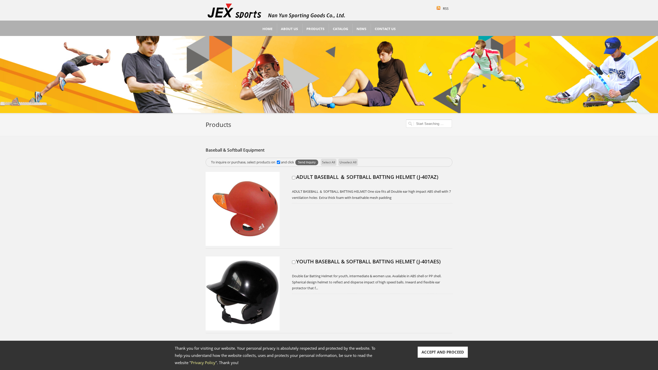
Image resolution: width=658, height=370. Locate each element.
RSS (446, 8)
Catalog (340, 28)
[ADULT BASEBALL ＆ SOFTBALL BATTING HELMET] (243, 244)
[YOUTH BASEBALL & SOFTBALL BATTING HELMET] (243, 329)
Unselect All (348, 162)
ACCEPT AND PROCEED (443, 352)
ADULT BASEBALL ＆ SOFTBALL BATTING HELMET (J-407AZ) (367, 176)
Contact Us (385, 28)
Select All (328, 162)
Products (315, 28)
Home (267, 28)
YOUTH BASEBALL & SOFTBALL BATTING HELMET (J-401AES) (368, 261)
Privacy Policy (203, 362)
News (361, 28)
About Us (289, 28)
